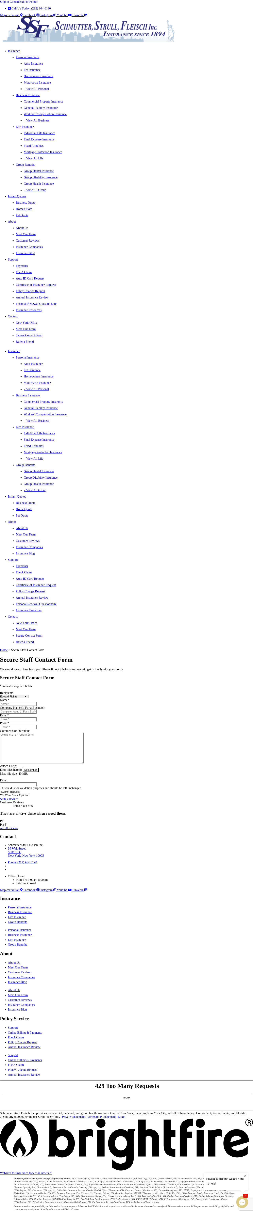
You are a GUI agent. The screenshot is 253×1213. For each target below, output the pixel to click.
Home (4, 650)
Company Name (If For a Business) (22, 707)
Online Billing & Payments (25, 1032)
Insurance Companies (29, 246)
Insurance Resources (29, 310)
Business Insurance (28, 95)
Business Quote (25, 202)
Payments (22, 265)
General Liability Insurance (41, 107)
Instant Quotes (17, 196)
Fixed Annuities (33, 145)
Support (13, 259)
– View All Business (36, 120)
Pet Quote (22, 215)
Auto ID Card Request (30, 278)
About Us (22, 228)
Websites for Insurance (26, 1173)
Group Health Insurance (39, 183)
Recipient (6, 692)
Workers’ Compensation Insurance (45, 114)
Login (121, 1116)
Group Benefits (25, 164)
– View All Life (33, 158)
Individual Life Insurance (39, 133)
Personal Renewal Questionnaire (36, 303)
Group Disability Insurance (41, 177)
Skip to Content (10, 1)
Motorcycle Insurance (37, 82)
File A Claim (24, 272)
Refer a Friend (25, 341)
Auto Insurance (33, 63)
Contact (13, 316)
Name (4, 700)
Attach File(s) (8, 766)
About (12, 221)
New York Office (26, 322)
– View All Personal (36, 88)
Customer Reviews (28, 240)
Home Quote (24, 209)
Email (4, 715)
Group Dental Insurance (39, 171)
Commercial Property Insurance (43, 101)
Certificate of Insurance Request (36, 284)
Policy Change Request (30, 291)
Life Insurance (25, 126)
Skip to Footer (28, 1)
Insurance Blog (25, 253)
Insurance (14, 51)
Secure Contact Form (29, 335)
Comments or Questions (15, 730)
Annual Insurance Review (32, 297)
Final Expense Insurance (39, 139)
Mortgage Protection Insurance (43, 152)
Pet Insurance (32, 70)
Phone (4, 723)
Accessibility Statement (101, 1116)
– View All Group (35, 190)
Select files (30, 769)
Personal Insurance (27, 57)
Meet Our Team (26, 234)
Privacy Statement (73, 1116)
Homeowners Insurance (38, 76)
